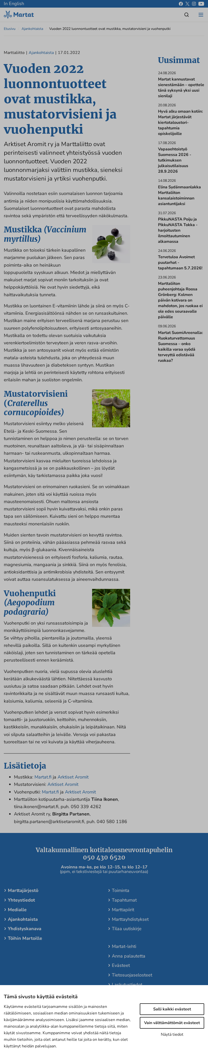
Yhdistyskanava (24, 929)
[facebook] (181, 4)
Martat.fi (42, 777)
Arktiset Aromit (73, 777)
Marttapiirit (123, 910)
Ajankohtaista (32, 28)
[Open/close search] (187, 15)
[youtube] (201, 4)
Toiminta (120, 890)
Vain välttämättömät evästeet (172, 1023)
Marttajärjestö (23, 890)
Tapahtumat (124, 900)
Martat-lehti (124, 946)
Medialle (17, 910)
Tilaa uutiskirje (127, 929)
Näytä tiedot (172, 1034)
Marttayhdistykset (130, 919)
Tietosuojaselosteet (132, 975)
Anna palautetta (128, 956)
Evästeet (121, 965)
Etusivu (9, 28)
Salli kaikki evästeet (172, 1009)
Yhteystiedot (21, 900)
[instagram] (194, 4)
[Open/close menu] (201, 15)
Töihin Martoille (25, 938)
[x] (187, 4)
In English (14, 4)
